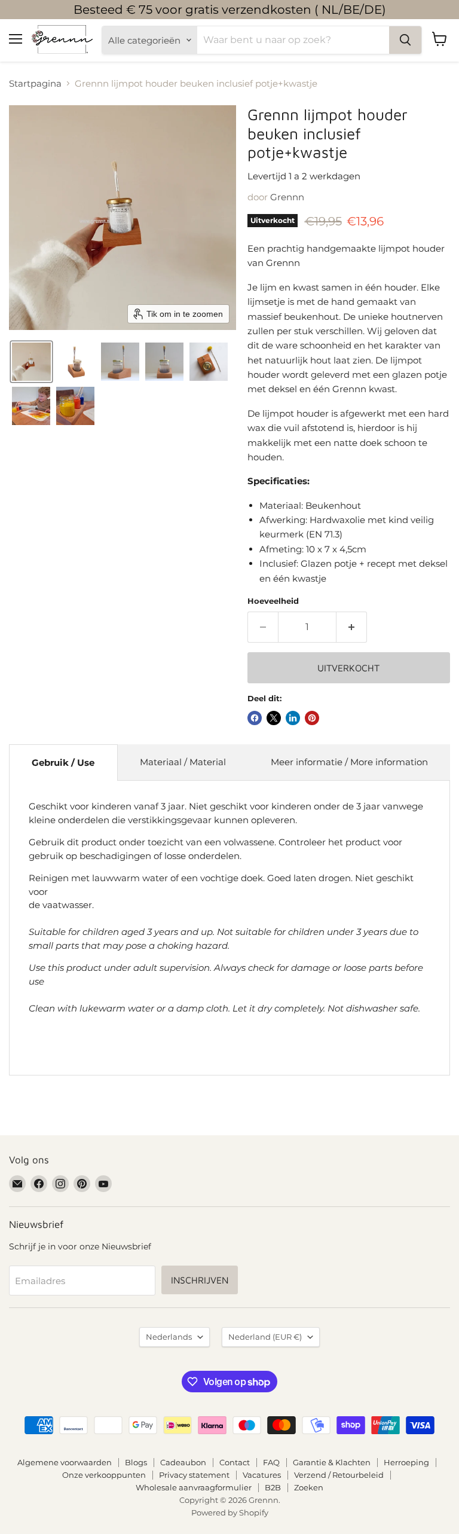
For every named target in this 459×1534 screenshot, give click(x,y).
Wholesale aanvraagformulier (194, 1487)
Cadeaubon (183, 1462)
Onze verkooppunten (104, 1475)
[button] (31, 361)
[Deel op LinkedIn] (293, 718)
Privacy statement (194, 1475)
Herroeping (406, 1462)
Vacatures (262, 1475)
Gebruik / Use (63, 762)
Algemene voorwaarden (64, 1462)
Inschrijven (199, 1280)
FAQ (271, 1462)
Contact (234, 1462)
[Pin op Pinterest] (312, 718)
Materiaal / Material (183, 762)
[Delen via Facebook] (254, 718)
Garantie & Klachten (332, 1462)
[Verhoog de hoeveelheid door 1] (351, 627)
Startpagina (35, 83)
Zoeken (308, 1487)
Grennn (287, 197)
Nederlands (169, 1337)
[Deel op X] (274, 718)
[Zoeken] (405, 40)
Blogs (136, 1462)
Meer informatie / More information (349, 762)
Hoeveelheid (273, 601)
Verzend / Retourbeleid (339, 1475)
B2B (273, 1487)
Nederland (265, 1337)
